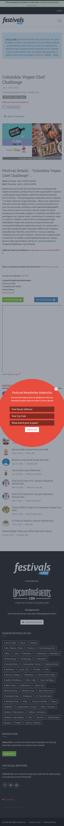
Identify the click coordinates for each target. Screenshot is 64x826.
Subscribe (32, 429)
